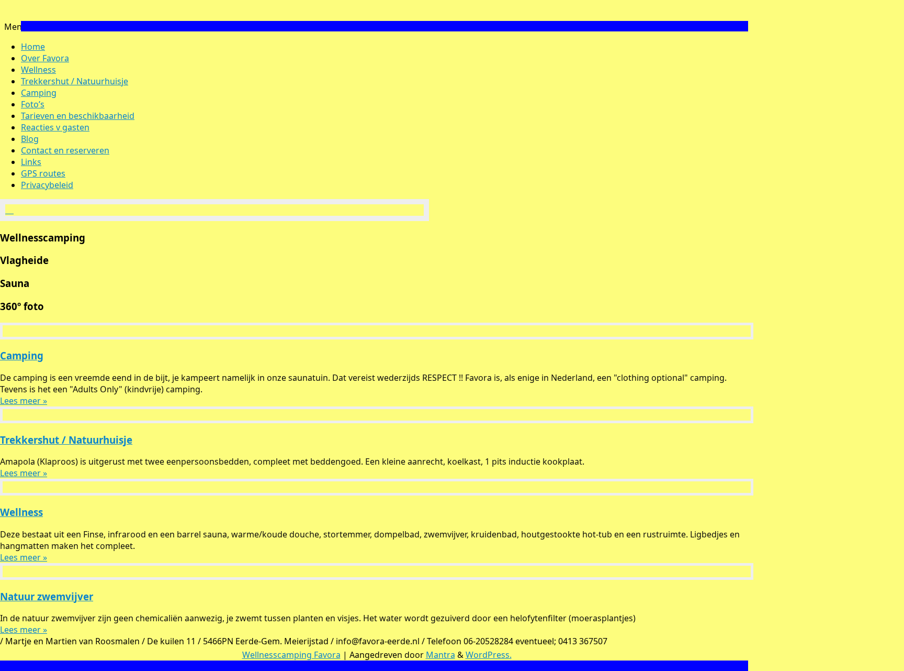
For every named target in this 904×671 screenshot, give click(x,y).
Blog (30, 139)
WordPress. (489, 655)
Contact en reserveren (65, 150)
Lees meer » (23, 400)
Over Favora (45, 58)
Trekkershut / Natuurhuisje (74, 81)
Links (31, 162)
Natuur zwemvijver (46, 596)
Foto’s (32, 104)
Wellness (38, 69)
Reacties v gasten (55, 127)
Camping (38, 92)
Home (33, 46)
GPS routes (43, 173)
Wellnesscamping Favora (291, 655)
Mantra (440, 655)
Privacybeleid (47, 185)
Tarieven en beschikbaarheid (77, 116)
